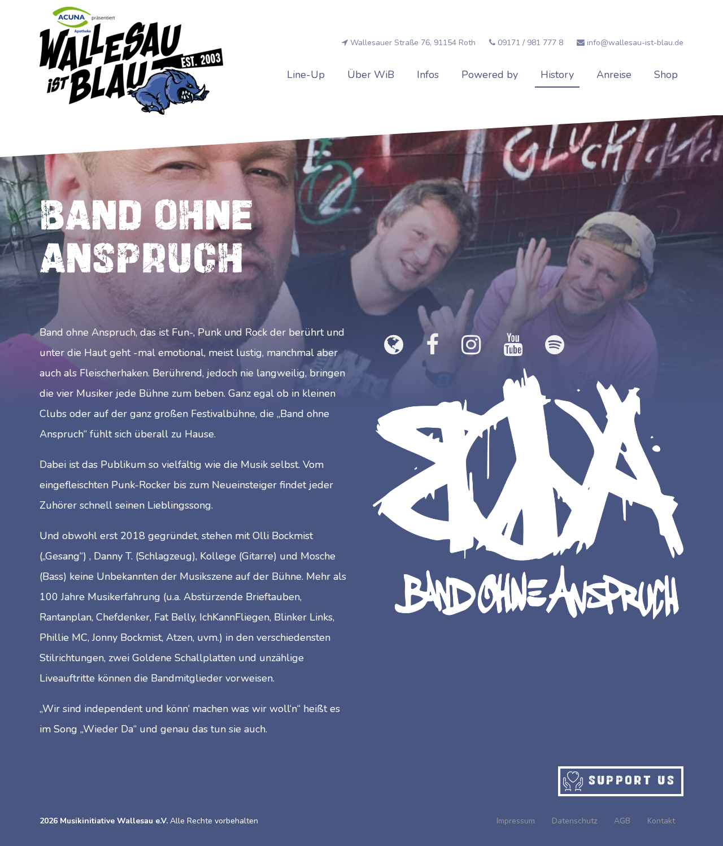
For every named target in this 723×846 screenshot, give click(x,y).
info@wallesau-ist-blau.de (634, 42)
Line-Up (306, 74)
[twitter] (555, 345)
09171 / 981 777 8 (530, 42)
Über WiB (370, 74)
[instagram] (471, 345)
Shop (666, 74)
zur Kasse (650, 11)
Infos (428, 74)
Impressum (515, 820)
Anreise (613, 74)
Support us (629, 779)
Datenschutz (574, 820)
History (557, 74)
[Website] (394, 345)
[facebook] (432, 345)
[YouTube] (513, 345)
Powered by (489, 74)
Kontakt (661, 820)
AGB (622, 820)
